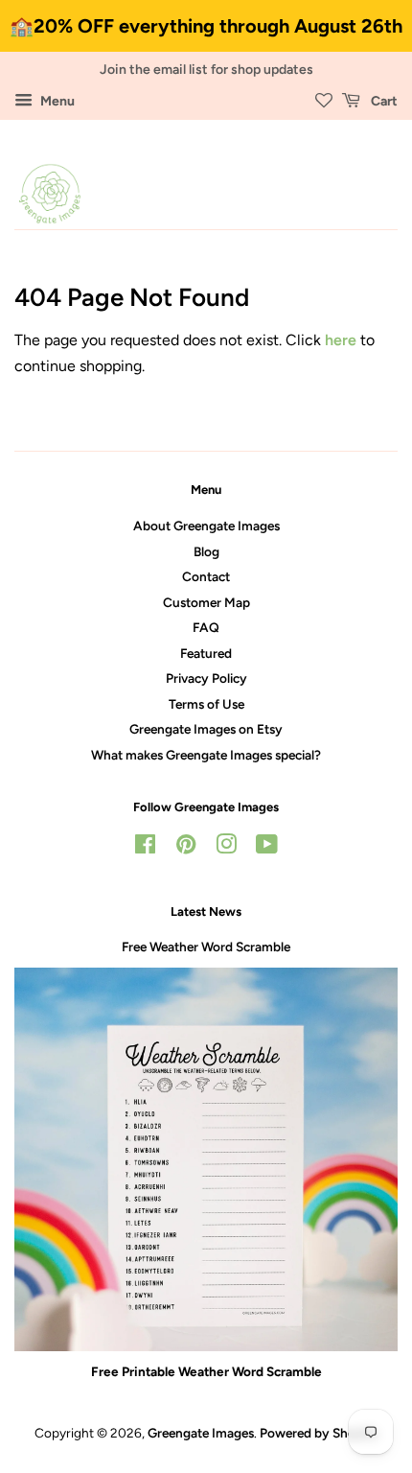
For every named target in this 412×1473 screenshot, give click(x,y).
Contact (206, 576)
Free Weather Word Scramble (206, 946)
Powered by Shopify (319, 1432)
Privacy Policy (206, 678)
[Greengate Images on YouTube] (267, 847)
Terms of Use (206, 704)
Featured (206, 653)
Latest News (206, 911)
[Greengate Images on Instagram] (226, 847)
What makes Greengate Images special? (206, 754)
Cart (383, 101)
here (340, 340)
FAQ (206, 627)
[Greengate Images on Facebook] (145, 847)
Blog (206, 551)
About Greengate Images (206, 525)
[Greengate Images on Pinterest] (185, 847)
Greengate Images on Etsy (206, 728)
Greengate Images (201, 1432)
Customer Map (206, 602)
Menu (56, 101)
